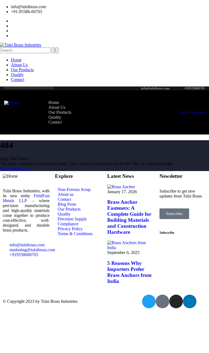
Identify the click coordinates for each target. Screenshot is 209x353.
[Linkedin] (189, 301)
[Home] (11, 103)
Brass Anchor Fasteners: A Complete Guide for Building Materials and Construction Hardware (129, 217)
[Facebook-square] (162, 301)
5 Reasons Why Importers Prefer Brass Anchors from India (129, 272)
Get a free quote (192, 112)
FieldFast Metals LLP (26, 198)
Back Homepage (14, 168)
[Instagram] (176, 301)
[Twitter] (149, 301)
